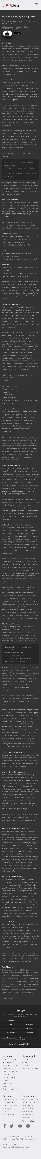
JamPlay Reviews (10, 1099)
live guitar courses (32, 1014)
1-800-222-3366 (9, 1144)
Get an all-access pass (9, 1038)
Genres (29, 1025)
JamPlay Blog (28, 1121)
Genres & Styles (9, 1074)
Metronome (27, 1112)
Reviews (29, 1033)
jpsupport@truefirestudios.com (17, 1147)
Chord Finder (28, 1105)
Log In (25, 1059)
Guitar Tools (27, 1115)
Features (26, 1066)
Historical (30, 1029)
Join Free (26, 1063)
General (10, 1025)
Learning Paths (10, 1071)
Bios (29, 1021)
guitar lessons (21, 1014)
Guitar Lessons (9, 1059)
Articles (10, 1021)
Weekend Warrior (30, 1099)
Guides (10, 1029)
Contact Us (8, 1102)
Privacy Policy (9, 1109)
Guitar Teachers (10, 1105)
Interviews (10, 1033)
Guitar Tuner (27, 1109)
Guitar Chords (28, 1102)
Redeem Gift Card (30, 1069)
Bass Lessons (9, 1063)
